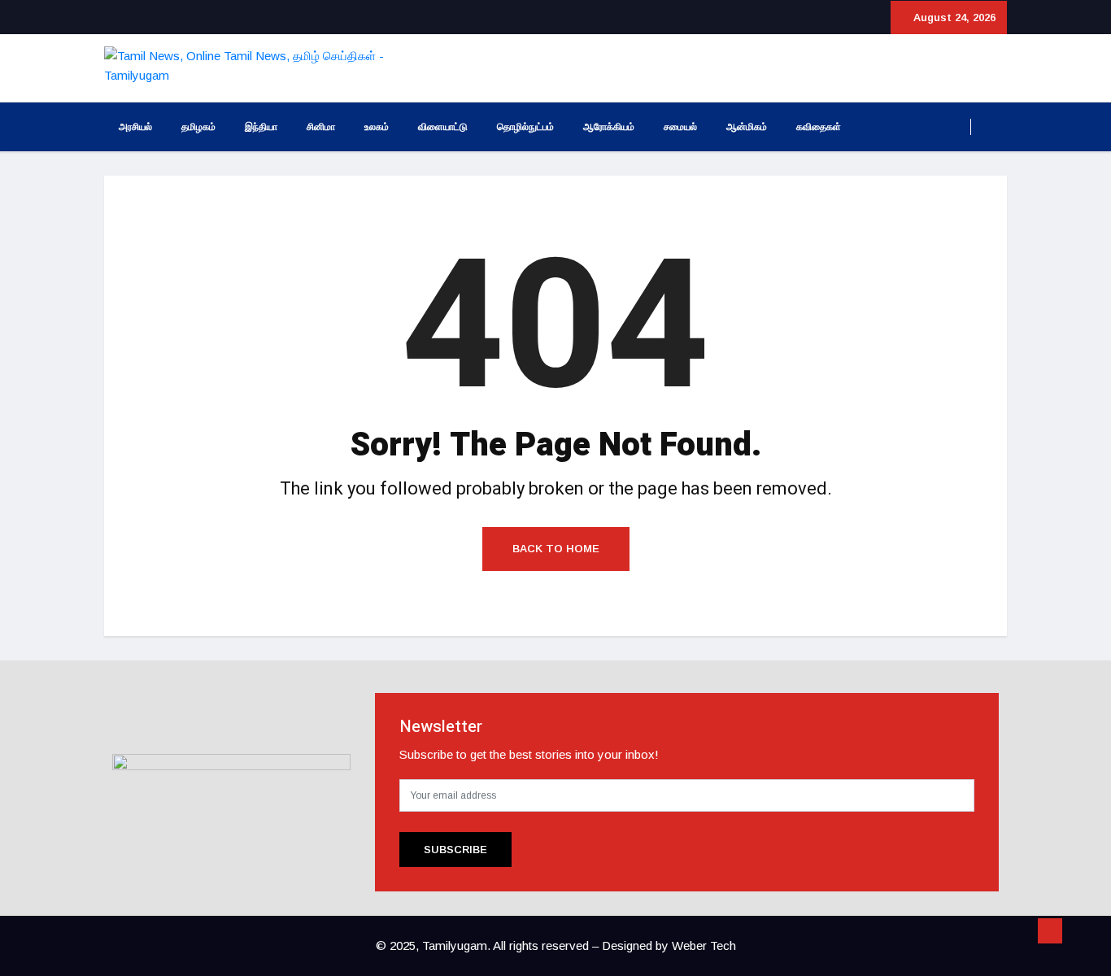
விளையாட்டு (443, 127)
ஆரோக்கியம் (608, 127)
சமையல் (680, 127)
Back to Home (555, 548)
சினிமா (321, 127)
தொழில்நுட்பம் (525, 127)
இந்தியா (261, 127)
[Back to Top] (1050, 931)
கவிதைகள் (818, 127)
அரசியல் (135, 127)
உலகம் (376, 127)
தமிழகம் (198, 127)
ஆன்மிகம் (746, 127)
